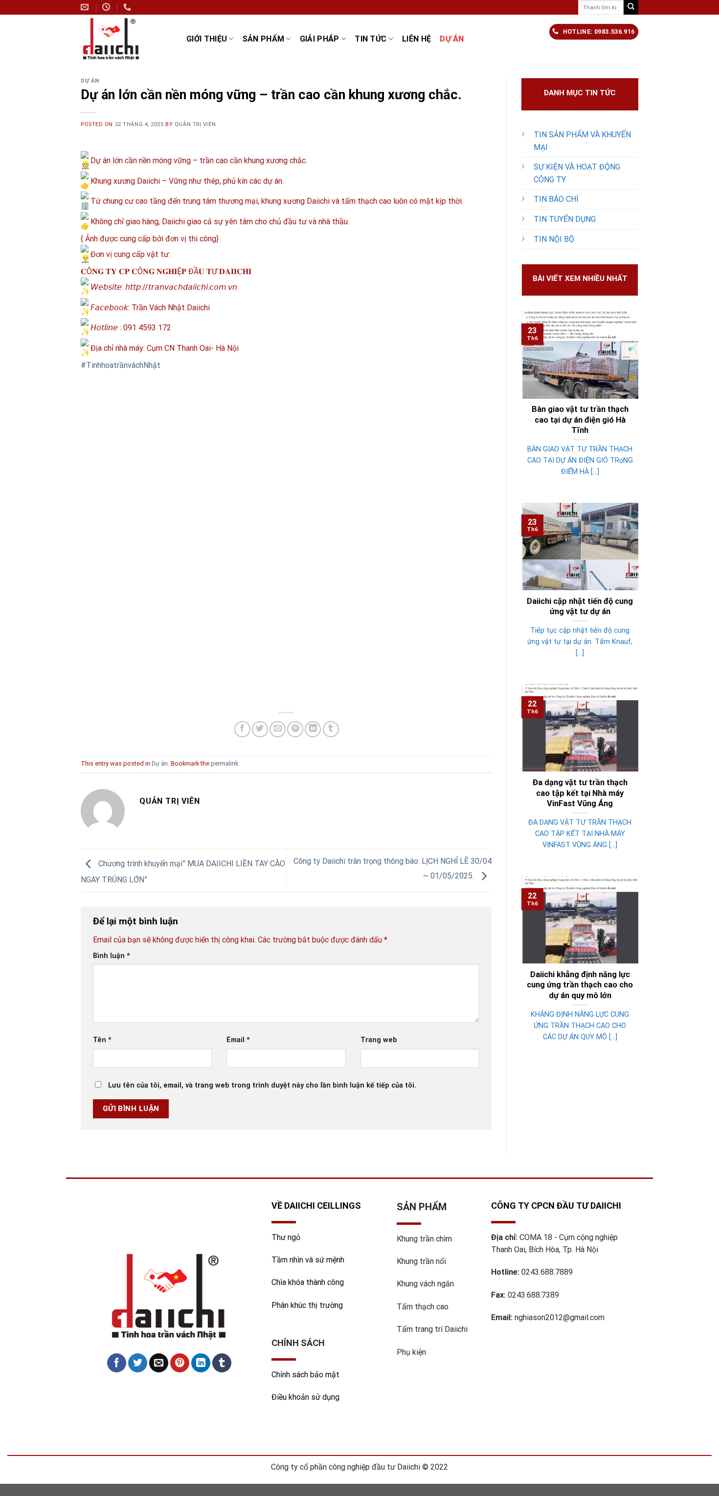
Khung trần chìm (424, 1238)
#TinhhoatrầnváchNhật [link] (120, 365)
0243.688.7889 (547, 1272)
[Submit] (631, 7)
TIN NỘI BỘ (554, 239)
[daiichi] (126, 39)
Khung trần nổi (421, 1261)
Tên (102, 1040)
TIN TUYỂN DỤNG (565, 219)
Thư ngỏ (285, 1237)
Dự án (452, 38)
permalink (224, 763)
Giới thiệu (206, 38)
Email (238, 1040)
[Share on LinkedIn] (313, 729)
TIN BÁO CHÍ (556, 199)
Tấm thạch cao (423, 1306)
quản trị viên (195, 124)
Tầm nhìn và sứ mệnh (308, 1259)
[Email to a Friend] (278, 729)
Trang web (378, 1040)
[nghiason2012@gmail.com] (86, 7)
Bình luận (111, 956)
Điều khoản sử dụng (305, 1397)
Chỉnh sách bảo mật (305, 1374)
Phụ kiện (411, 1352)
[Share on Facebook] (242, 729)
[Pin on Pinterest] (295, 729)
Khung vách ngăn (425, 1283)
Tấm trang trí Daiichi (432, 1329)
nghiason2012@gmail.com (560, 1317)
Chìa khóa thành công (307, 1282)
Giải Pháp (319, 38)
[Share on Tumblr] (331, 729)
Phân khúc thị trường (307, 1305)
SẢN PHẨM (264, 38)
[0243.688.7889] (128, 7)
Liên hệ (416, 38)
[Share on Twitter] (260, 729)
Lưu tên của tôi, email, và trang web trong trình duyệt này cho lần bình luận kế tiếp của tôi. (262, 1085)
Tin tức (370, 38)
